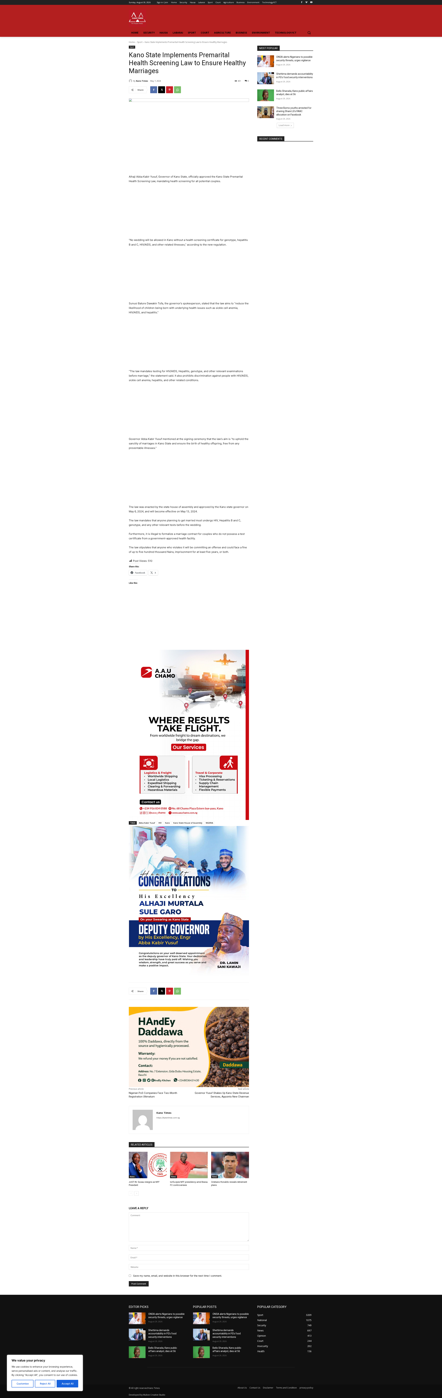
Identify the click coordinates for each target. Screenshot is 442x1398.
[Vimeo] (306, 2)
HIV (160, 823)
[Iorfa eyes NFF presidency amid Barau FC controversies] (189, 1165)
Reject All (45, 1383)
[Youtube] (311, 2)
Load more (284, 125)
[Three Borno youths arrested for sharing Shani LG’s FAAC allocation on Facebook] (265, 112)
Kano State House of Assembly (187, 823)
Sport (139, 42)
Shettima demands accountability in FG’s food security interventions (162, 1333)
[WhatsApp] (177, 89)
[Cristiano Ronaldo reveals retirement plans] (230, 1165)
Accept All (67, 1383)
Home (132, 42)
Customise (23, 1383)
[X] (161, 89)
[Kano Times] (131, 81)
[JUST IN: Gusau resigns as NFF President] (148, 1165)
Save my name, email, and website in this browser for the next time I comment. (177, 1275)
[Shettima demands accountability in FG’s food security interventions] (265, 78)
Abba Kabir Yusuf (147, 823)
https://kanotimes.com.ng (168, 1117)
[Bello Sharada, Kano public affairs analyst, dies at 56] (265, 95)
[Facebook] (302, 2)
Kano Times (142, 81)
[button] (309, 33)
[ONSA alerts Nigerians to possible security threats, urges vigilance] (265, 61)
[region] (45, 1373)
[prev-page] (131, 1193)
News (132, 1176)
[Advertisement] (189, 212)
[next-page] (136, 1193)
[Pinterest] (169, 89)
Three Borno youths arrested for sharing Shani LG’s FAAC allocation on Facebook (293, 111)
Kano (167, 823)
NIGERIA (209, 823)
